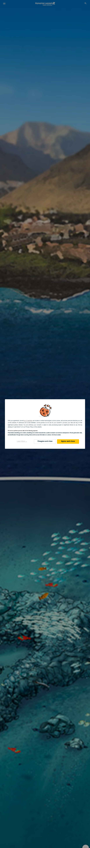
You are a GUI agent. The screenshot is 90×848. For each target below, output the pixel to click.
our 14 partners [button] (28, 420)
